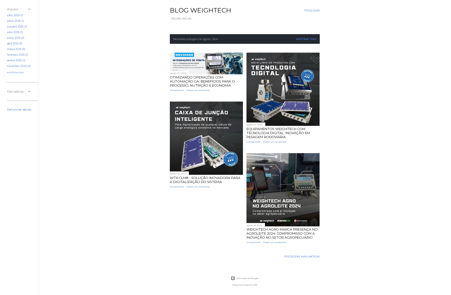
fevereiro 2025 (17, 54)
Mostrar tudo (306, 39)
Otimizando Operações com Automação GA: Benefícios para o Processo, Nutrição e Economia (202, 81)
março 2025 (15, 49)
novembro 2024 (18, 66)
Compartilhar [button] (177, 90)
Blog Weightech (200, 10)
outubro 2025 (16, 26)
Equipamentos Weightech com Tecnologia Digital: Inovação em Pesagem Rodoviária (278, 133)
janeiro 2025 (16, 60)
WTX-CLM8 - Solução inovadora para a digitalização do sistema (205, 180)
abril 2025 (14, 43)
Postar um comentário (198, 90)
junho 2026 (15, 21)
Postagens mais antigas (302, 256)
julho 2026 (14, 15)
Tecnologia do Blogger (247, 278)
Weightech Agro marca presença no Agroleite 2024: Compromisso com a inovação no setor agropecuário (282, 233)
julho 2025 (14, 32)
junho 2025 (15, 37)
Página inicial (181, 18)
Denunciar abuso (19, 109)
